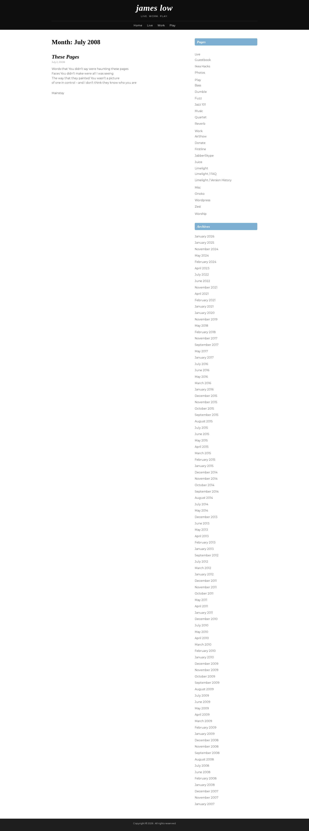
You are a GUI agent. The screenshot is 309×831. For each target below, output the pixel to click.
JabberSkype (204, 155)
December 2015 (206, 396)
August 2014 (204, 498)
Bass (198, 85)
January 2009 (205, 734)
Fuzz (198, 98)
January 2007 (205, 804)
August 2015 (204, 421)
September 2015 (206, 415)
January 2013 (204, 549)
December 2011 (206, 580)
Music (199, 111)
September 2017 (207, 345)
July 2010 (201, 625)
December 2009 (206, 663)
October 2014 (204, 485)
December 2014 (206, 472)
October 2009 (205, 676)
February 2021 (205, 300)
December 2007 (206, 791)
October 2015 (204, 408)
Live (150, 25)
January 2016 (204, 389)
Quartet (201, 117)
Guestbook (203, 60)
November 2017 (206, 338)
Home (138, 25)
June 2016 (202, 370)
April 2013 (202, 536)
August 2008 (204, 759)
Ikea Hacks (202, 66)
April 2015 (202, 446)
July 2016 (201, 364)
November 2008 (207, 746)
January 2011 (204, 612)
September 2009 (207, 682)
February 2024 (205, 262)
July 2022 (202, 274)
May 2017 (201, 351)
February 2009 (205, 727)
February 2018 (205, 332)
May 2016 (201, 376)
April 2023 (202, 268)
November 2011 (206, 587)
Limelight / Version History (213, 180)
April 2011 (201, 606)
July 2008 (202, 765)
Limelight (201, 168)
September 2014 (207, 491)
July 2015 (201, 427)
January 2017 (204, 357)
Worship (201, 214)
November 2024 (206, 249)
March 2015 (203, 453)
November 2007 (206, 797)
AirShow (201, 136)
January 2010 (204, 657)
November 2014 (206, 478)
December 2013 (206, 517)
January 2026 (204, 236)
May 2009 (202, 708)
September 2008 (207, 753)
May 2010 (201, 632)
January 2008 (205, 785)
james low (154, 8)
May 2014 (201, 510)
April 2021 (202, 293)
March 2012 (203, 568)
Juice (198, 162)
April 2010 (202, 638)
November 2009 (206, 670)
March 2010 (203, 644)
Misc (198, 187)
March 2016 (203, 383)
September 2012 (207, 555)
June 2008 (202, 772)
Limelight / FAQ (206, 174)
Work (161, 25)
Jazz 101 (200, 104)
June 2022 (202, 281)
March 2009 (203, 721)
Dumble (201, 92)
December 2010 (206, 619)
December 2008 (207, 740)
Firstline (200, 149)
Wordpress (202, 200)
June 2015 (202, 434)
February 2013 (205, 542)
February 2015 (205, 459)
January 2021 (204, 306)
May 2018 (201, 325)
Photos (200, 72)
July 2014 (201, 504)
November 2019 (206, 319)
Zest (198, 206)
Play (173, 25)
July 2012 (201, 561)
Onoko (200, 193)
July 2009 (202, 695)
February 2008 (206, 778)
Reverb (200, 123)
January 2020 (205, 313)
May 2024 (202, 255)
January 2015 (204, 466)
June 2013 (202, 523)
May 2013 (201, 529)
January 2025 (204, 242)
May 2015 (201, 440)
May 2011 (201, 600)
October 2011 (204, 593)
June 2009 (202, 702)
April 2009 (202, 714)
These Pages (65, 57)
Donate (200, 143)
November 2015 (206, 402)
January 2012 (204, 574)
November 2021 (206, 287)
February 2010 (205, 651)
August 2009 (204, 689)
